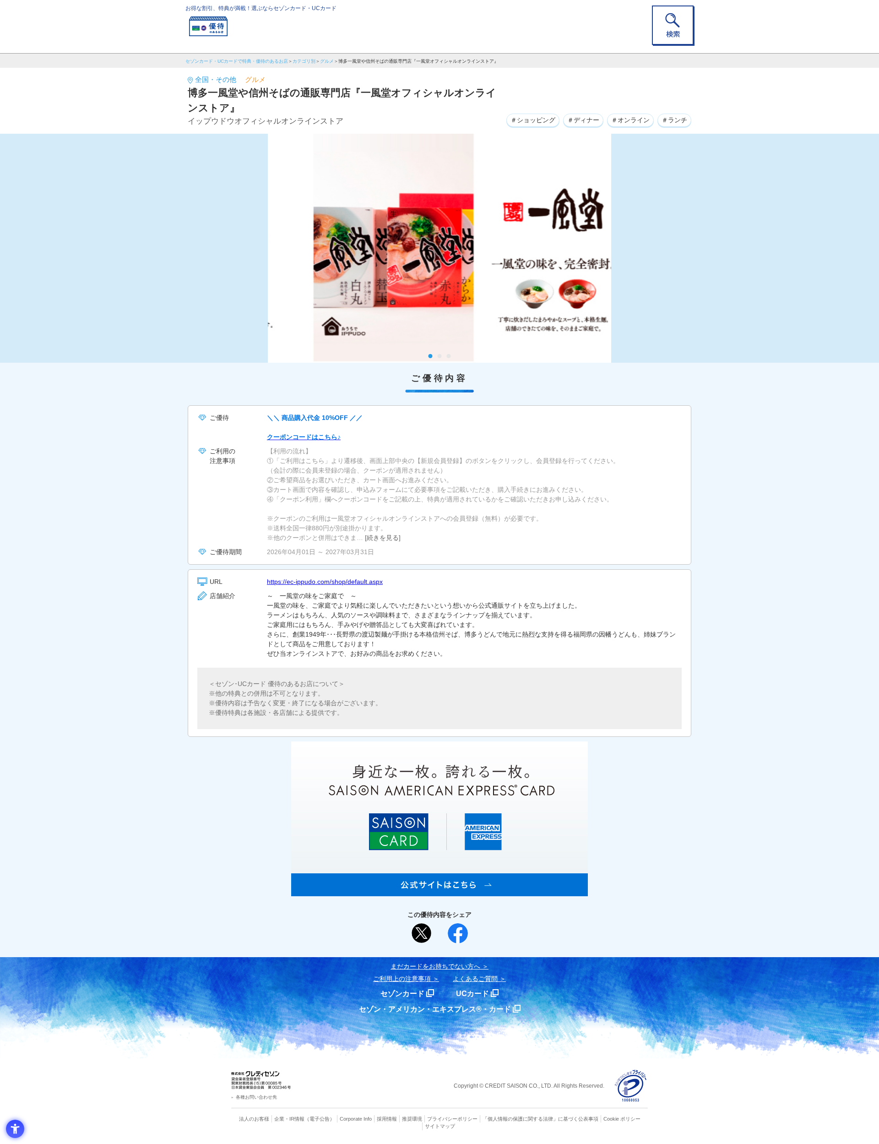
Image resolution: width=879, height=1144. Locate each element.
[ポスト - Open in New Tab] (422, 933)
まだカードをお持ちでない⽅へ (435, 966)
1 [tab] (431, 356)
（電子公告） (319, 1119)
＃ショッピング (532, 120)
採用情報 (387, 1119)
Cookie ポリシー (621, 1119)
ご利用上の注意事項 (402, 978)
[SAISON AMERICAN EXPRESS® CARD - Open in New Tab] (439, 891)
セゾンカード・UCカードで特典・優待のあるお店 (236, 61)
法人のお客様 (254, 1119)
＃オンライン (630, 120)
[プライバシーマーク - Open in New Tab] (630, 1086)
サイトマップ (440, 1126)
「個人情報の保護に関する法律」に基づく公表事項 (540, 1119)
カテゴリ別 (304, 61)
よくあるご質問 (475, 978)
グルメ (327, 61)
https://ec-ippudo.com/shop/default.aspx (325, 581)
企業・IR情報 (289, 1119)
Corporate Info (356, 1119)
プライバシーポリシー (452, 1119)
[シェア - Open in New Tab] (458, 933)
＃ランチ (674, 120)
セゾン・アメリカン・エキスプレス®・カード (435, 1009)
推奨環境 (412, 1119)
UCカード (472, 993)
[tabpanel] (439, 248)
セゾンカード (402, 993)
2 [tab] (440, 356)
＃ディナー (583, 120)
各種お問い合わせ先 (256, 1097)
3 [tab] (449, 356)
